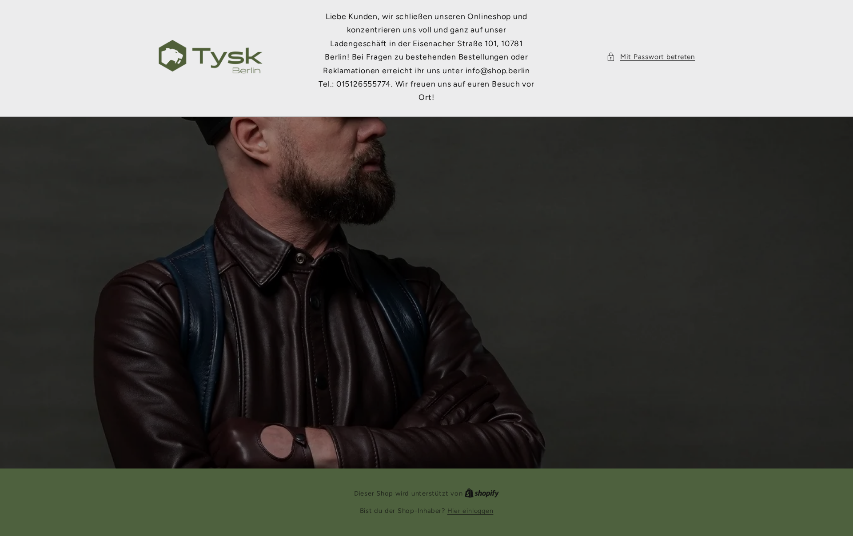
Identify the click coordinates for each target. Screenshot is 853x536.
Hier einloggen (470, 511)
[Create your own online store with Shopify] (482, 493)
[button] (650, 57)
